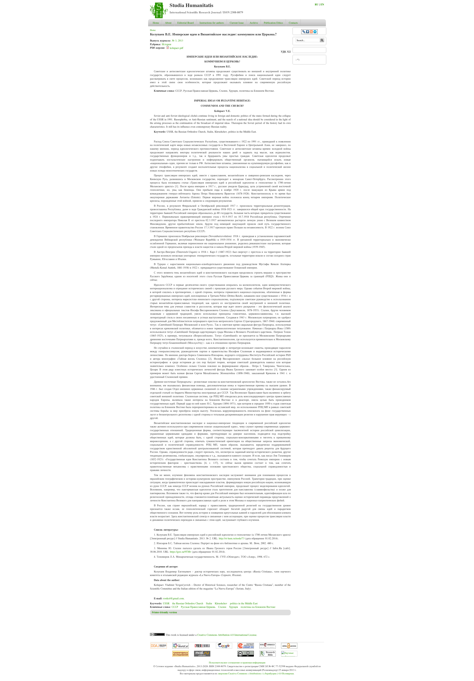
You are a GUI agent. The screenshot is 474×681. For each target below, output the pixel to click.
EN (322, 4)
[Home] (159, 17)
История (166, 44)
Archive (254, 22)
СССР (175, 607)
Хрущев (233, 607)
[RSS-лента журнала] (311, 32)
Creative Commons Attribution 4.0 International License (226, 635)
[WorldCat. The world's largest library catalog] (180, 647)
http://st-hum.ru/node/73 (231, 538)
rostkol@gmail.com (173, 598)
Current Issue (237, 22)
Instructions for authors (212, 22)
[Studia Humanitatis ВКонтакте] (307, 32)
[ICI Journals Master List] (267, 647)
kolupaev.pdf (176, 48)
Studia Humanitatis (191, 5)
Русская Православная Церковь (198, 607)
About (168, 22)
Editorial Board (185, 22)
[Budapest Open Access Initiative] (289, 647)
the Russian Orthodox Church (187, 603)
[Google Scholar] (224, 647)
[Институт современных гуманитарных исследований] (180, 655)
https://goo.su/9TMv (180, 551)
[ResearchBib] (267, 655)
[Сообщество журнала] (304, 32)
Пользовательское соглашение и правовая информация (237, 662)
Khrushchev (221, 603)
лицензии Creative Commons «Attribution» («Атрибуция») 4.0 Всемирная (256, 673)
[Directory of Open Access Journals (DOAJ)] (159, 647)
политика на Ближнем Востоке (258, 607)
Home (156, 22)
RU (316, 4)
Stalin (209, 603)
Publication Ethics (273, 22)
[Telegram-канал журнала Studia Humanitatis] (314, 32)
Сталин (222, 607)
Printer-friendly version (164, 612)
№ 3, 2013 (177, 40)
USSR (166, 603)
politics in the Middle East (244, 603)
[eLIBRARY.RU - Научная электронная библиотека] (246, 647)
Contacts (293, 22)
